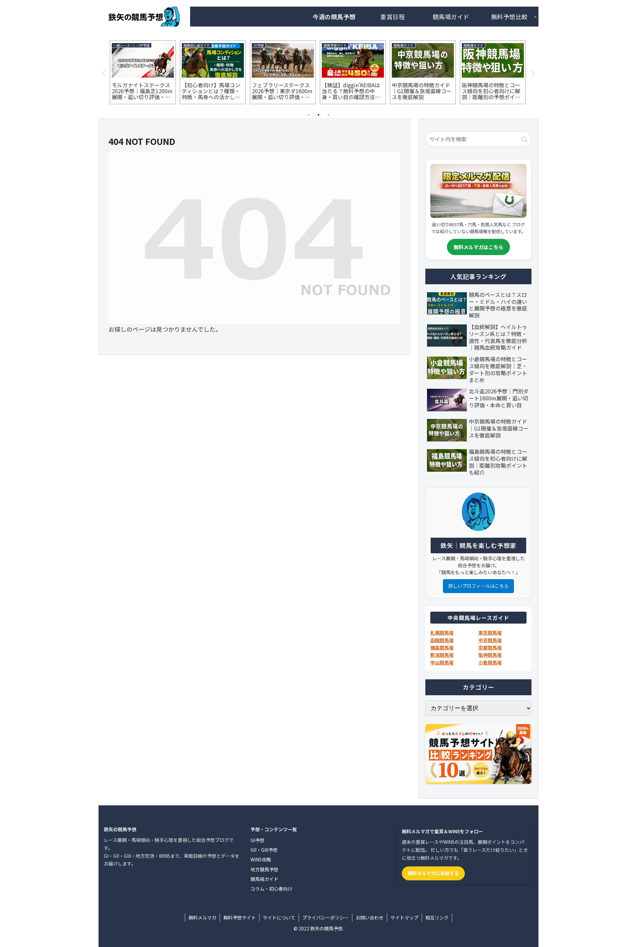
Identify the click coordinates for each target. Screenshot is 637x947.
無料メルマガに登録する (433, 873)
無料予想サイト (239, 917)
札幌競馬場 (442, 632)
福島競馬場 (442, 647)
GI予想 (257, 840)
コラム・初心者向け (271, 888)
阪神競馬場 (490, 654)
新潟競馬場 (442, 654)
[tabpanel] (143, 72)
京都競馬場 (490, 647)
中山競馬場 (442, 662)
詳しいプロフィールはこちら (478, 585)
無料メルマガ (202, 917)
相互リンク (437, 917)
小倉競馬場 (490, 662)
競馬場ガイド (264, 879)
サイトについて (279, 917)
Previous (103, 73)
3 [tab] (328, 114)
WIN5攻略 (260, 859)
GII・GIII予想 (264, 849)
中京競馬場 (490, 640)
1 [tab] (308, 114)
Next (533, 73)
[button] (525, 139)
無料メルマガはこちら (478, 246)
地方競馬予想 (264, 869)
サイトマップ (404, 917)
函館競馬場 (442, 640)
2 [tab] (318, 114)
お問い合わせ (370, 917)
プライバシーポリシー (325, 917)
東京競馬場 (490, 632)
